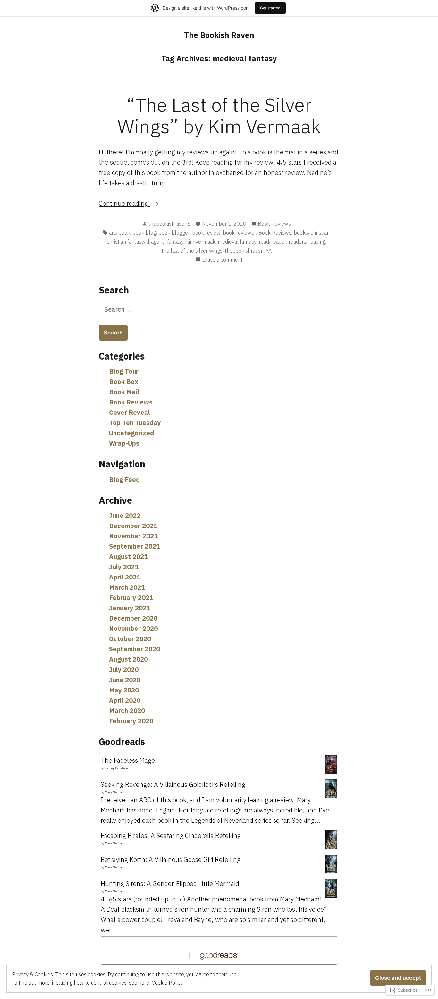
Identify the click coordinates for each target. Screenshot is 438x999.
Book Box (123, 381)
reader (278, 241)
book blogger (174, 232)
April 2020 (124, 700)
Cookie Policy (167, 982)
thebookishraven (244, 250)
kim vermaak (200, 241)
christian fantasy (125, 241)
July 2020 (124, 669)
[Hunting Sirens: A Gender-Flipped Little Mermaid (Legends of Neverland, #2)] (331, 887)
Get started (270, 7)
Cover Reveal (129, 412)
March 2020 (127, 710)
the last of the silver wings (192, 250)
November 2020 (133, 628)
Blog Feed (124, 479)
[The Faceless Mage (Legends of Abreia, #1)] (331, 764)
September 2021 (134, 546)
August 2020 (128, 659)
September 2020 (134, 649)
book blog (144, 232)
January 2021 (129, 608)
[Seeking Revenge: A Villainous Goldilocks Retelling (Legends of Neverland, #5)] (331, 788)
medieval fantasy (237, 241)
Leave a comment (222, 260)
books (301, 232)
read (264, 241)
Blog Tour (124, 371)
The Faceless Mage (128, 760)
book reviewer (239, 232)
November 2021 (133, 536)
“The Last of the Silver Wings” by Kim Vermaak (219, 115)
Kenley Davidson (116, 768)
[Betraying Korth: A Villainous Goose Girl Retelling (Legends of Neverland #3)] (331, 863)
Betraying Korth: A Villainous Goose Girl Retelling (170, 859)
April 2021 (124, 577)
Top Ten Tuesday (135, 422)
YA (269, 250)
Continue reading (124, 204)
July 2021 (124, 566)
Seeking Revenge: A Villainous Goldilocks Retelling (173, 784)
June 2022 (124, 515)
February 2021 (131, 597)
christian (320, 232)
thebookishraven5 (169, 223)
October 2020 (130, 638)
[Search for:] (141, 309)
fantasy (175, 241)
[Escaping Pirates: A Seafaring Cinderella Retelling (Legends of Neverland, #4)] (331, 839)
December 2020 (133, 618)
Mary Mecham (115, 792)
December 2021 (133, 525)
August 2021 (128, 556)
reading (316, 241)
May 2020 (124, 690)
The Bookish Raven (219, 35)
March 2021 (127, 587)
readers (297, 241)
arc (112, 232)
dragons (155, 241)
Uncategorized (131, 433)
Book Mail (124, 391)
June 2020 (124, 679)
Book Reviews (274, 223)
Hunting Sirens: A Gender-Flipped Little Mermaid (170, 883)
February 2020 (131, 721)
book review (206, 232)
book (124, 232)
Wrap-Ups (124, 443)
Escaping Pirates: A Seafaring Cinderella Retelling (171, 835)
